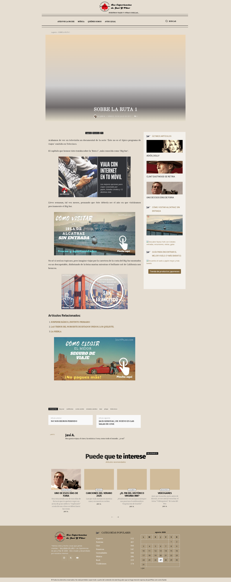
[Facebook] (119, 126)
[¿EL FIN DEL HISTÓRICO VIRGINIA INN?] (132, 479)
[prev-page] (112, 517)
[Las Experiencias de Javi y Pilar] (115, 6)
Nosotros (96, 133)
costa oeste (79, 409)
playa (106, 409)
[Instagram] (64, 558)
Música (99, 490)
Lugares (88, 133)
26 (155, 560)
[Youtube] (77, 558)
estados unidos (91, 409)
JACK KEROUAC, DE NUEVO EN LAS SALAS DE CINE (116, 422)
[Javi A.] (95, 116)
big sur (61, 409)
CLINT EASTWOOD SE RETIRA (161, 176)
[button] (170, 21)
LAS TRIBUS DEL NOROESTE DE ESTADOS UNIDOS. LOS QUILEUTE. (82, 326)
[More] (141, 126)
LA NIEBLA (56, 331)
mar (100, 409)
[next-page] (118, 517)
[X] (124, 126)
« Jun (142, 568)
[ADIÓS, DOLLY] (165, 146)
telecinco (113, 409)
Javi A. (102, 116)
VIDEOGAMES (165, 493)
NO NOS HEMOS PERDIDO (64, 421)
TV (102, 133)
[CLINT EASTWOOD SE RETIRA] (165, 167)
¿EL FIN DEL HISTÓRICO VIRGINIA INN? (132, 494)
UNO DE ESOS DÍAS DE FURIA (160, 197)
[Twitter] (71, 558)
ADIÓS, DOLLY (153, 155)
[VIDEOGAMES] (165, 479)
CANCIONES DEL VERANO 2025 (99, 494)
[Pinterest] (130, 126)
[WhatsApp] (135, 126)
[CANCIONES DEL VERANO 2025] (99, 479)
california (69, 409)
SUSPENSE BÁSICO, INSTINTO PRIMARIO (70, 322)
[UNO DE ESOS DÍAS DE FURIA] (165, 188)
